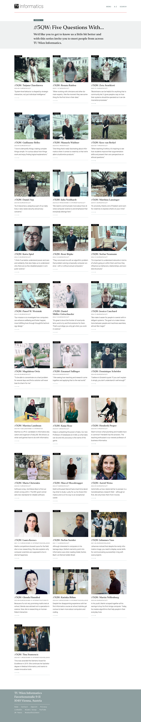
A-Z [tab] (115, 7)
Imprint (34, 707)
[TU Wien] (16, 6)
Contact (24, 707)
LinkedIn (18, 710)
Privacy (43, 707)
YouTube (42, 710)
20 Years (18, 712)
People (37, 20)
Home (16, 707)
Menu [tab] (108, 7)
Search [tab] (123, 7)
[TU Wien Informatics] (31, 6)
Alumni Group (30, 710)
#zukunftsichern (32, 712)
